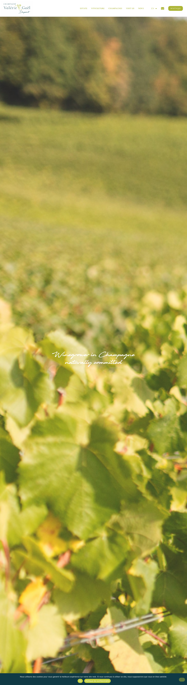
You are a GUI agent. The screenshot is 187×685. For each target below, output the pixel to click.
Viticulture (97, 8)
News (141, 8)
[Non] (182, 680)
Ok (80, 681)
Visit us (130, 8)
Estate (83, 8)
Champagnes (115, 8)
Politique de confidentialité (97, 681)
